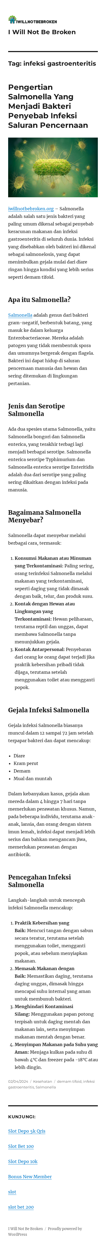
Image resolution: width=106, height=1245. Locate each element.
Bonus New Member (30, 1176)
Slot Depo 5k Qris (26, 1131)
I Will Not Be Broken (42, 32)
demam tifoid (69, 1081)
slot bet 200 (21, 1207)
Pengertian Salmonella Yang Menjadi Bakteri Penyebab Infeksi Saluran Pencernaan (48, 106)
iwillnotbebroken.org (31, 208)
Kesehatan (42, 1081)
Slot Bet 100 (21, 1146)
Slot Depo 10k (23, 1161)
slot (12, 1192)
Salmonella (20, 315)
